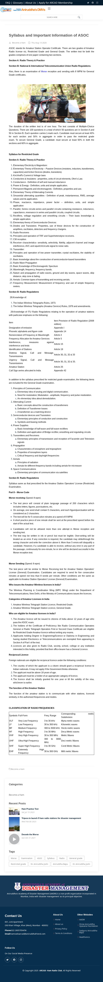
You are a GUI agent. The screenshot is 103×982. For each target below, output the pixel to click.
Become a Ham (18, 43)
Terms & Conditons (63, 933)
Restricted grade (18, 864)
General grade (75, 858)
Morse (44, 71)
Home (57, 920)
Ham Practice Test (30, 809)
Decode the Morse (30, 834)
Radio (62, 858)
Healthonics (84, 937)
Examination (26, 858)
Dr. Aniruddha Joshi (39, 864)
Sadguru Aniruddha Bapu (88, 931)
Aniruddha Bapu (60, 864)
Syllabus (51, 858)
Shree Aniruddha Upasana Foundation (88, 925)
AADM (82, 920)
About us (59, 924)
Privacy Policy (61, 929)
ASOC (39, 858)
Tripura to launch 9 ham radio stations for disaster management (51, 818)
